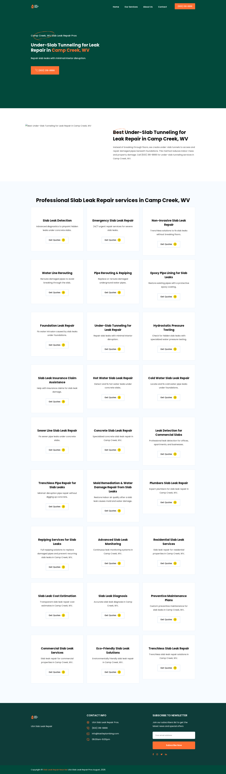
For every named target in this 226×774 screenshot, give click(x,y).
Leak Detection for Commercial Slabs (168, 433)
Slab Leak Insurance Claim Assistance (57, 380)
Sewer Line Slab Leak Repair (57, 431)
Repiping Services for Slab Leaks (57, 542)
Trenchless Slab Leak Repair (169, 648)
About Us (148, 6)
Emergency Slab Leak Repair (113, 221)
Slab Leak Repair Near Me (55, 769)
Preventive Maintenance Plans (169, 598)
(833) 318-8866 (185, 6)
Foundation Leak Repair (57, 326)
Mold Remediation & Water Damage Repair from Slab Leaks (113, 487)
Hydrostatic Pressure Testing (168, 328)
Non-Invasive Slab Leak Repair (169, 223)
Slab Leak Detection (57, 221)
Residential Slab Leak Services (168, 542)
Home (116, 6)
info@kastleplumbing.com (105, 733)
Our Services (131, 6)
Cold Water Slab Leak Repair (168, 378)
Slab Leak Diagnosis (112, 596)
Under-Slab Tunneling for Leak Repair (113, 328)
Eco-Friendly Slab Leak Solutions (112, 650)
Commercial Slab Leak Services (57, 650)
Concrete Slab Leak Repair (113, 431)
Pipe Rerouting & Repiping (113, 273)
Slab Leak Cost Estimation (57, 596)
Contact (162, 6)
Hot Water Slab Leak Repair (113, 378)
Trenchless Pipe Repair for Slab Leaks (57, 485)
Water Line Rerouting (57, 273)
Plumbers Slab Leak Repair (169, 483)
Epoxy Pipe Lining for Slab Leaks (168, 275)
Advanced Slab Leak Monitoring (113, 542)
